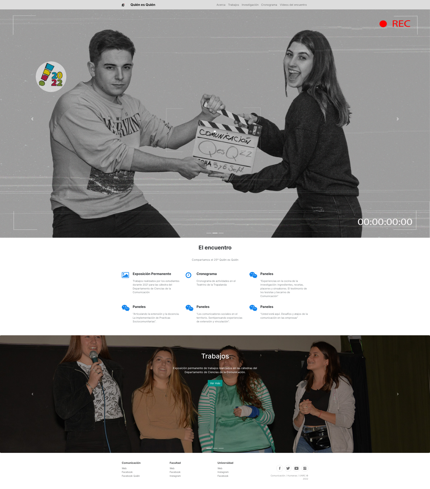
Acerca (221, 4)
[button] (32, 119)
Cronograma (269, 4)
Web (124, 468)
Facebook (127, 472)
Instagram (175, 475)
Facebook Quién (131, 475)
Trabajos (233, 4)
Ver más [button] (215, 379)
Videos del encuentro (293, 4)
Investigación (250, 4)
